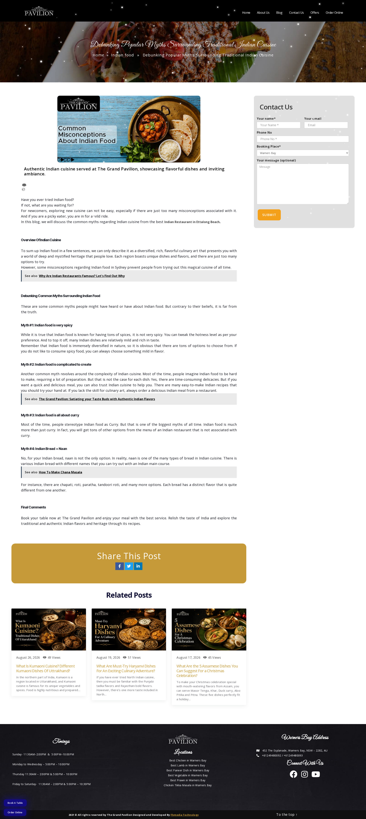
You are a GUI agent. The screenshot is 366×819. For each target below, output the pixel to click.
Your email (312, 118)
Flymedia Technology (185, 815)
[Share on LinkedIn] (138, 566)
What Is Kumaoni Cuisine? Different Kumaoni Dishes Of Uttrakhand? (45, 668)
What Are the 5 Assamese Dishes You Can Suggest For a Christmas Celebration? (207, 670)
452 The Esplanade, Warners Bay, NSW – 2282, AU (295, 750)
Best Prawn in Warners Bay (187, 780)
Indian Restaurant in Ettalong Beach (192, 222)
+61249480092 (271, 755)
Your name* (266, 118)
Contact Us (296, 12)
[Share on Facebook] (120, 566)
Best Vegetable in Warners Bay (188, 775)
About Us (263, 12)
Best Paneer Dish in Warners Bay (187, 770)
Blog (279, 12)
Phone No (264, 132)
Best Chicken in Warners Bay (187, 760)
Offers (315, 12)
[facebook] (293, 776)
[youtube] (314, 776)
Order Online (334, 12)
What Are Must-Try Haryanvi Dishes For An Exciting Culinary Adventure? (126, 668)
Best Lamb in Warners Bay (188, 765)
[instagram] (303, 776)
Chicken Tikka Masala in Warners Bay (188, 785)
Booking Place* (269, 146)
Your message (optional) (276, 160)
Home (246, 12)
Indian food (122, 55)
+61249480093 (293, 755)
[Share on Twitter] (129, 566)
